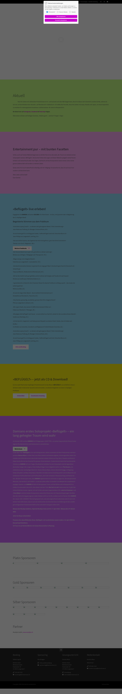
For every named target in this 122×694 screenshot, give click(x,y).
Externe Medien (63, 12)
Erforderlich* (52, 12)
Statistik (74, 12)
